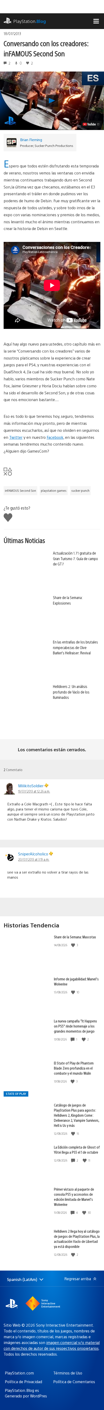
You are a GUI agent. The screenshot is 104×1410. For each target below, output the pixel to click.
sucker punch (80, 490)
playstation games (54, 490)
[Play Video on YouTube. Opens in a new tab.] (91, 124)
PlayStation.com (19, 1372)
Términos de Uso (67, 1372)
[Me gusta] (73, 945)
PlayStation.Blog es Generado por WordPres (26, 1393)
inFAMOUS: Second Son (20, 490)
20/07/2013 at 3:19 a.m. (33, 859)
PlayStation (29, 21)
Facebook (55, 437)
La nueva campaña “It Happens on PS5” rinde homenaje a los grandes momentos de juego (75, 1026)
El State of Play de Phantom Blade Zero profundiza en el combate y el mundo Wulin (74, 1068)
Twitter (15, 437)
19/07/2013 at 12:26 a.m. (34, 791)
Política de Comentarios (74, 1381)
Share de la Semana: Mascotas (75, 936)
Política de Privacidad (23, 1381)
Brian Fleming (31, 139)
